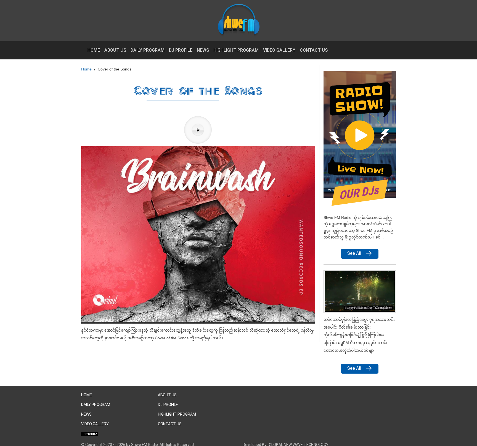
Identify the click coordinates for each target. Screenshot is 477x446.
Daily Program (148, 50)
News (203, 50)
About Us (115, 50)
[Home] (241, 20)
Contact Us (314, 50)
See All (354, 253)
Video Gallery (279, 50)
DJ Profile (180, 50)
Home (94, 50)
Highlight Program (236, 50)
